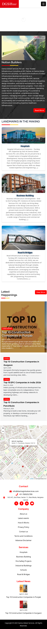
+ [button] (3, 428)
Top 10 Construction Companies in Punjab (23, 597)
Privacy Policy (23, 527)
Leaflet (31, 478)
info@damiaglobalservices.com (26, 491)
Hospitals (23, 552)
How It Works (23, 522)
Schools (23, 570)
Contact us (23, 531)
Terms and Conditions (23, 536)
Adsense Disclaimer (23, 540)
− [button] (3, 431)
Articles (6, 358)
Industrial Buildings (24, 565)
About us (23, 514)
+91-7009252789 (25, 494)
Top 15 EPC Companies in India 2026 (22, 382)
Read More (39, 110)
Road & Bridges (23, 574)
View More (40, 292)
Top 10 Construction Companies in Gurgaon (23, 613)
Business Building (23, 556)
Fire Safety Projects (23, 561)
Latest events (23, 518)
